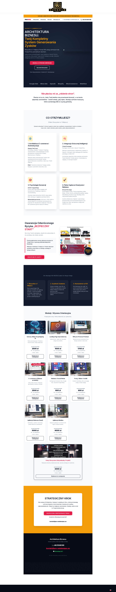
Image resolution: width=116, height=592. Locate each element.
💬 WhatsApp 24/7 (58, 551)
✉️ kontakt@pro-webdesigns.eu (70, 19)
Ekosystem (36, 19)
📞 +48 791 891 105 (86, 19)
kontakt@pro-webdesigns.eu (58, 521)
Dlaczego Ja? (56, 19)
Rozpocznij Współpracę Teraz (58, 513)
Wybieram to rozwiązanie (35, 356)
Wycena (50, 19)
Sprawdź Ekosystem (42, 67)
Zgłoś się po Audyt (34, 257)
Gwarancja (43, 19)
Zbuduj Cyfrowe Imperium (42, 63)
